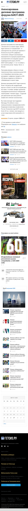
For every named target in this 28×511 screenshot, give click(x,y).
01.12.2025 (13, 341)
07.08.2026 (18, 164)
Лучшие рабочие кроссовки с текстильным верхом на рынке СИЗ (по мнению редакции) (17, 347)
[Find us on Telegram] (2, 446)
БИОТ (7, 6)
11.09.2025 (13, 351)
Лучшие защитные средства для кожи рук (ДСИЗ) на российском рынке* (16, 312)
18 (7, 414)
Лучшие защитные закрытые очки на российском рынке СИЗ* (17, 377)
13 (14, 411)
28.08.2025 (19, 18)
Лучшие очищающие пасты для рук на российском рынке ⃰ (16, 331)
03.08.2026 (7, 306)
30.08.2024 (13, 389)
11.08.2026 (18, 154)
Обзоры (17, 498)
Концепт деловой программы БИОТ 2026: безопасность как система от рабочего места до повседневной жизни (18, 160)
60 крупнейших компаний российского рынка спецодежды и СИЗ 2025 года (10, 260)
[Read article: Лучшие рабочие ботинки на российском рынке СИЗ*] (6, 356)
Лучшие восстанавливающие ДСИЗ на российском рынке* (16, 322)
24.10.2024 (13, 372)
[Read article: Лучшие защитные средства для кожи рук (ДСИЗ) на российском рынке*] (6, 311)
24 (4, 417)
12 (10, 411)
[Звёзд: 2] (3, 118)
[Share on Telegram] (11, 41)
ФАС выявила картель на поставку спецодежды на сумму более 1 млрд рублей (15, 279)
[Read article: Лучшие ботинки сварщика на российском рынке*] (6, 362)
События (3, 501)
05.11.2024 (13, 366)
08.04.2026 (13, 334)
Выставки (4, 132)
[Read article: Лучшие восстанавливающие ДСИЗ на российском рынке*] (6, 321)
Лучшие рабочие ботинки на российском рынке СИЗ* (17, 355)
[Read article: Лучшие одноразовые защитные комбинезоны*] (6, 371)
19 (10, 414)
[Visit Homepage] (13, 2)
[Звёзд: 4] (5, 118)
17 (4, 414)
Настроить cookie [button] (6, 491)
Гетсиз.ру (12, 146)
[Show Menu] (2, 2)
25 (7, 417)
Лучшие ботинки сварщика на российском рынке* (17, 362)
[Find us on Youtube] (5, 446)
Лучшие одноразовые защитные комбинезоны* (17, 370)
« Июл (4, 423)
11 (7, 411)
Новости (3, 498)
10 (4, 411)
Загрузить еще (14, 169)
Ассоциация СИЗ (10, 129)
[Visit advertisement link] (14, 186)
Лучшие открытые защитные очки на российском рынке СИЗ (16, 385)
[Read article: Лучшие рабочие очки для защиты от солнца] (6, 339)
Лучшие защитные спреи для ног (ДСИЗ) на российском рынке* (13, 303)
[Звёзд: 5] (6, 118)
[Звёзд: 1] (1, 118)
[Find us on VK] (8, 446)
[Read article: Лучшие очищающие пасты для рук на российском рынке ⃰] (6, 331)
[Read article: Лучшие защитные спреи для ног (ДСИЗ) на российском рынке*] (14, 300)
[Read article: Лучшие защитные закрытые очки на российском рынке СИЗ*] (6, 377)
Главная (3, 6)
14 (17, 411)
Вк (4, 126)
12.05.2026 (13, 326)
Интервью (3, 499)
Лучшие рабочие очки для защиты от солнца (17, 338)
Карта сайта (4, 451)
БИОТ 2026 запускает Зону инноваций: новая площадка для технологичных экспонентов (18, 150)
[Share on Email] (17, 41)
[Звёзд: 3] (4, 118)
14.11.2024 (13, 357)
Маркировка (10, 498)
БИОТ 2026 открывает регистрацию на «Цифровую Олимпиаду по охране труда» (17, 142)
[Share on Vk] (4, 41)
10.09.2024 (13, 381)
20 (14, 414)
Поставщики (12, 499)
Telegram (14, 124)
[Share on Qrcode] (24, 41)
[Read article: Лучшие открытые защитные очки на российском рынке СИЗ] (6, 386)
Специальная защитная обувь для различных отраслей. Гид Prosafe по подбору (15, 271)
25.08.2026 (18, 146)
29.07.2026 (13, 316)
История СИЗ (11, 501)
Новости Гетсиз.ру (9, 18)
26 (10, 417)
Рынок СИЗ (19, 499)
